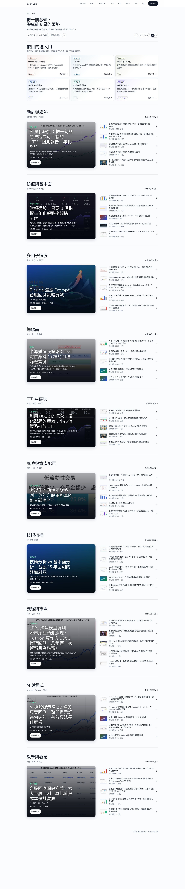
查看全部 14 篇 (150, 762)
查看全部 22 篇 (150, 468)
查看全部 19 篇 (150, 260)
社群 (119, 3)
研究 (112, 3)
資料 (128, 3)
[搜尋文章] (136, 35)
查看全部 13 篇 (150, 614)
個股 (91, 3)
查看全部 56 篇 (150, 189)
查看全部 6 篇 (151, 403)
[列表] (156, 35)
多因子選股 (43, 35)
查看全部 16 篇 (150, 334)
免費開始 (153, 3)
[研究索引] (64, 35)
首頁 (28, 13)
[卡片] (152, 35)
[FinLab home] (32, 3)
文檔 (135, 3)
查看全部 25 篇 (150, 117)
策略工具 (102, 3)
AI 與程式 (31, 35)
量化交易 (83, 3)
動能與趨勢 (55, 35)
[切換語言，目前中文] (143, 3)
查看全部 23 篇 (150, 690)
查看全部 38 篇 (150, 540)
